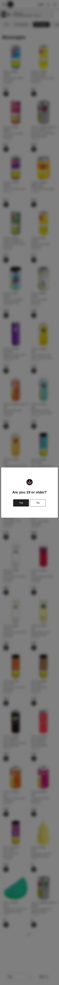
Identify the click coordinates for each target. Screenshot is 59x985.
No (38, 503)
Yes (21, 503)
